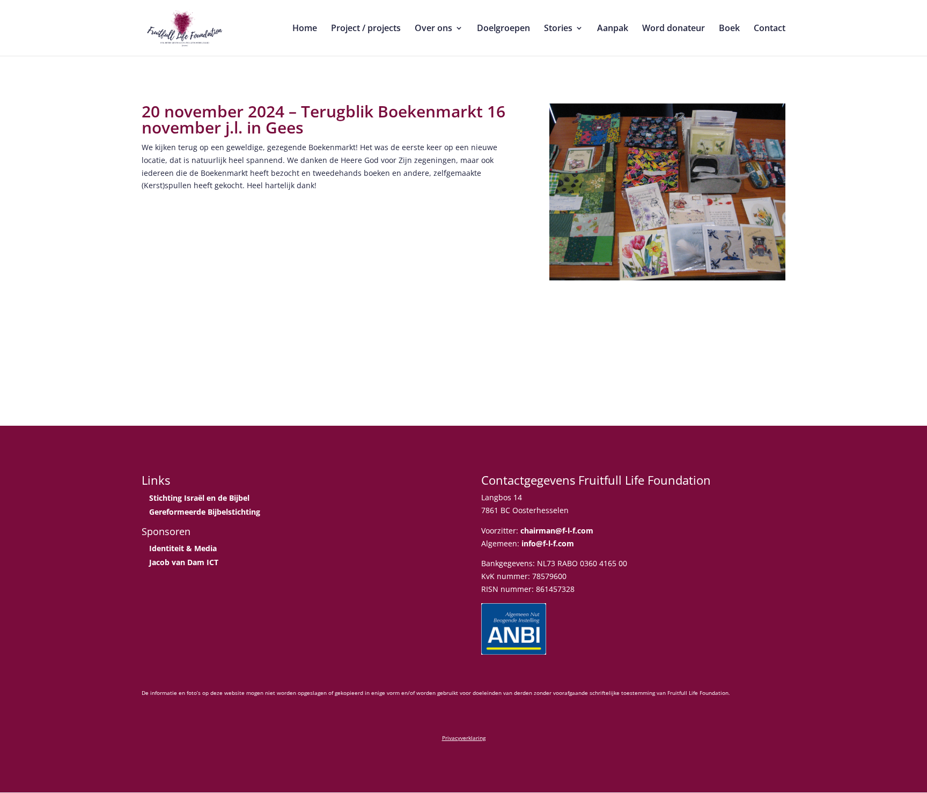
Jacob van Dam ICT (183, 562)
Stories (558, 29)
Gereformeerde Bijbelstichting (204, 512)
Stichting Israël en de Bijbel (199, 498)
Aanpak (612, 29)
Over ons (433, 29)
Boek (729, 29)
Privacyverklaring (463, 738)
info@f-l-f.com (547, 543)
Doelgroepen (503, 29)
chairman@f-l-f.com (556, 530)
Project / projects (366, 29)
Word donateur (673, 29)
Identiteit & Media (183, 548)
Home (304, 29)
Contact (769, 29)
